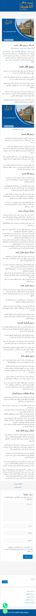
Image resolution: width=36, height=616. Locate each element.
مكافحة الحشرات (29, 602)
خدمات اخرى (23, 48)
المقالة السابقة (18, 484)
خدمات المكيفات (29, 599)
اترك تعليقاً (31, 48)
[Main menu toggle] (4, 6)
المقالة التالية (17, 487)
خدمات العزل (30, 597)
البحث (32, 579)
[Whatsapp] (5, 611)
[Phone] (5, 605)
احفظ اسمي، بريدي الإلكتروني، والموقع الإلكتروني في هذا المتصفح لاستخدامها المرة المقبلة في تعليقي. (19, 549)
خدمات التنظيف (30, 594)
